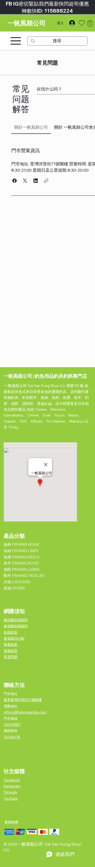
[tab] (31, 127)
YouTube (11, 798)
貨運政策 (10, 644)
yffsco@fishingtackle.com (25, 712)
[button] (90, 23)
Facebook (12, 780)
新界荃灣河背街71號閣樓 (23, 700)
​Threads (10, 792)
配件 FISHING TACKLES (24, 575)
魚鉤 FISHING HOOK (21, 544)
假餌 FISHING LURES (22, 569)
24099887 (12, 724)
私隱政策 (10, 632)
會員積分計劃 (14, 638)
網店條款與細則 (16, 620)
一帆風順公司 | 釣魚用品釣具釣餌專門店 (45, 376)
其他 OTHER (14, 588)
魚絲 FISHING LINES (21, 550)
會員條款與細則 (16, 626)
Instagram (12, 786)
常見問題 (10, 657)
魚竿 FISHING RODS (21, 563)
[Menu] (16, 41)
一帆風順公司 (27, 23)
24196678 (12, 737)
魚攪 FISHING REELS (22, 557)
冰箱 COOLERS (17, 581)
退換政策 (10, 651)
